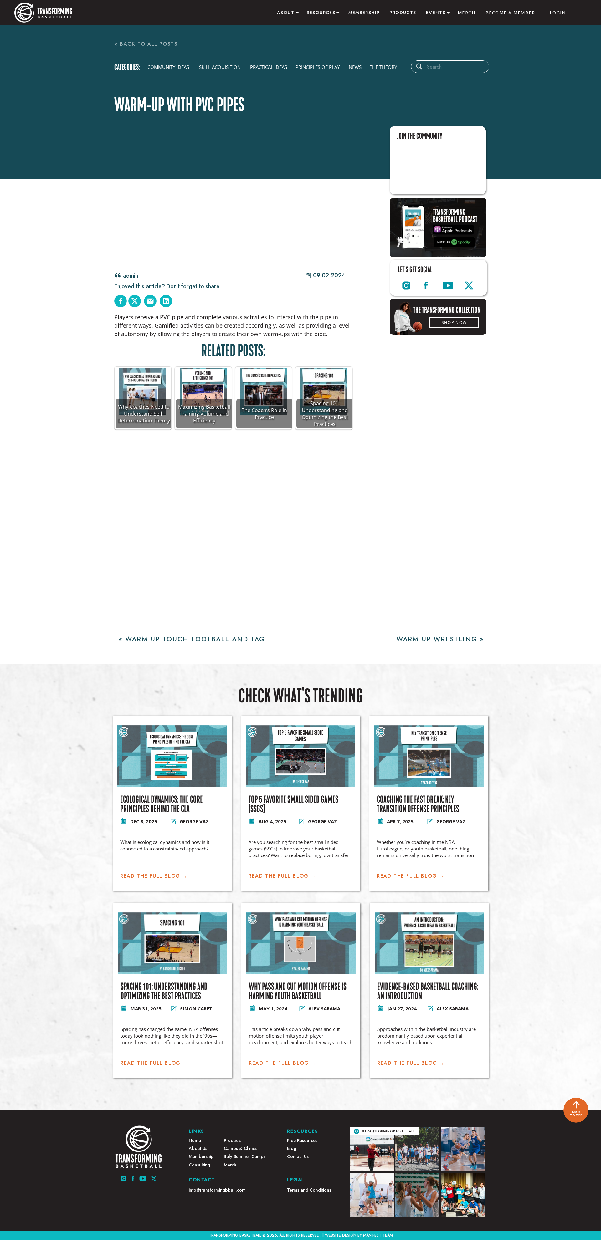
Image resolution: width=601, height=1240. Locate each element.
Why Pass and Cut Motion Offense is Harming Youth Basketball (298, 991)
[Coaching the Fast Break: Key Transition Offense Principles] (429, 756)
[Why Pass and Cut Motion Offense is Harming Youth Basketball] (301, 943)
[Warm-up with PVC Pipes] (235, 197)
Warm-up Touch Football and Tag (195, 639)
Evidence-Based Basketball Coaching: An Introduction (427, 991)
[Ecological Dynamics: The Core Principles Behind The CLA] (172, 756)
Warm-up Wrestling (436, 639)
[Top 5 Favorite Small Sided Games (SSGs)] (300, 756)
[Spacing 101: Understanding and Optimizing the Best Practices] (172, 943)
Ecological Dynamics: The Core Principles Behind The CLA (161, 804)
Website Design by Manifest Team (359, 1235)
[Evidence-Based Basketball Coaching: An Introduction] (429, 943)
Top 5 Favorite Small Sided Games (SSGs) (293, 804)
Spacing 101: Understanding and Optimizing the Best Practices (164, 991)
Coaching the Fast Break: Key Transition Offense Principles (418, 804)
